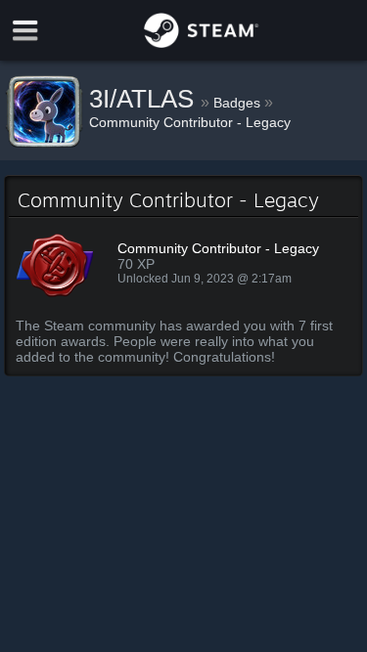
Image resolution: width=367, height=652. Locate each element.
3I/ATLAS (145, 98)
